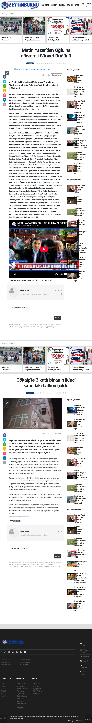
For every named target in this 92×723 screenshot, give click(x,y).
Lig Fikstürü (21, 693)
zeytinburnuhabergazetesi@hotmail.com (34, 294)
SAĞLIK (70, 5)
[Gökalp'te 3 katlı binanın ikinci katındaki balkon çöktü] (32, 413)
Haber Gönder (24, 665)
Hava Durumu (21, 684)
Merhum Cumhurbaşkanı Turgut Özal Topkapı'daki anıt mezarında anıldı (80, 143)
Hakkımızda (5, 660)
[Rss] (21, 652)
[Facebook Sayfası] (2, 652)
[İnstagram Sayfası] (10, 652)
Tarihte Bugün (22, 696)
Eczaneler (20, 691)
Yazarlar (86, 656)
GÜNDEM (45, 5)
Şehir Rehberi (21, 703)
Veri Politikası (5, 665)
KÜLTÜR (12, 14)
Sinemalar (20, 698)
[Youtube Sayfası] (13, 652)
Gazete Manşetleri (20, 707)
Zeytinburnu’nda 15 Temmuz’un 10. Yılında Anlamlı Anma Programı (80, 262)
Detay (71, 721)
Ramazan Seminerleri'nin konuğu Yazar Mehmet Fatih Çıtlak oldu (79, 117)
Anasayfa (5, 14)
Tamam (79, 721)
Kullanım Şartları (25, 660)
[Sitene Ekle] (29, 652)
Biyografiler (37, 689)
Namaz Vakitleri (22, 689)
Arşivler (86, 661)
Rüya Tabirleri (37, 691)
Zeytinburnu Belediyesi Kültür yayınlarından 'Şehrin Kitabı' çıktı (80, 91)
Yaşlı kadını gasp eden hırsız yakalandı (80, 234)
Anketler (36, 686)
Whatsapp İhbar (25, 662)
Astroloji (35, 693)
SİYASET (53, 5)
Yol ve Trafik (21, 686)
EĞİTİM (62, 5)
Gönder (57, 318)
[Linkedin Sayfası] (17, 652)
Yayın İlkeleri (5, 662)
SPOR (77, 5)
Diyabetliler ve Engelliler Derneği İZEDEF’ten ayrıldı (79, 168)
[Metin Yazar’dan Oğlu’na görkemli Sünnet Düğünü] (32, 69)
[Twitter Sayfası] (6, 652)
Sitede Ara (36, 684)
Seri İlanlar (20, 701)
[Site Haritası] (25, 652)
